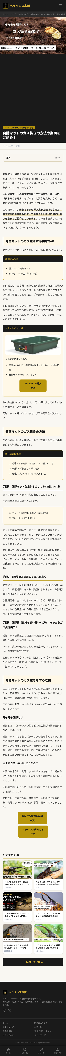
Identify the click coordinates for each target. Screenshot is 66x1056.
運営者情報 (7, 1031)
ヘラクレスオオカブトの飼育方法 (25, 14)
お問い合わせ (8, 1035)
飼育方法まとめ (40, 1022)
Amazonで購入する (33, 386)
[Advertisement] (33, 91)
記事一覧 (38, 1026)
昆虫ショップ (8, 1026)
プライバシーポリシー (43, 1031)
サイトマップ (40, 1035)
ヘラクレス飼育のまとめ (33, 832)
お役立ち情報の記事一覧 (32, 818)
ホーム (5, 14)
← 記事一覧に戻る (33, 962)
